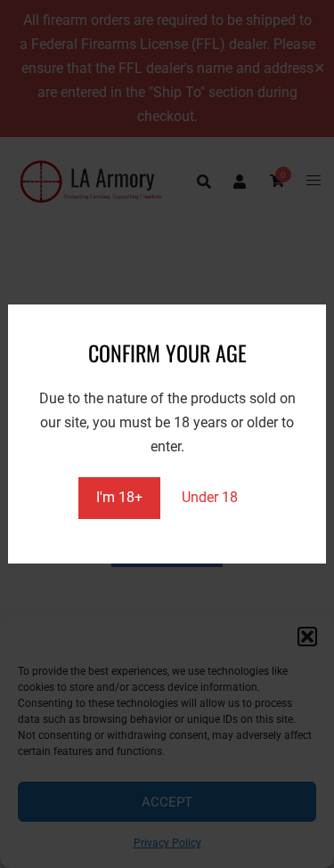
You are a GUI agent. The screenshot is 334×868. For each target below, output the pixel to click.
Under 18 (210, 497)
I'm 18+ (119, 497)
